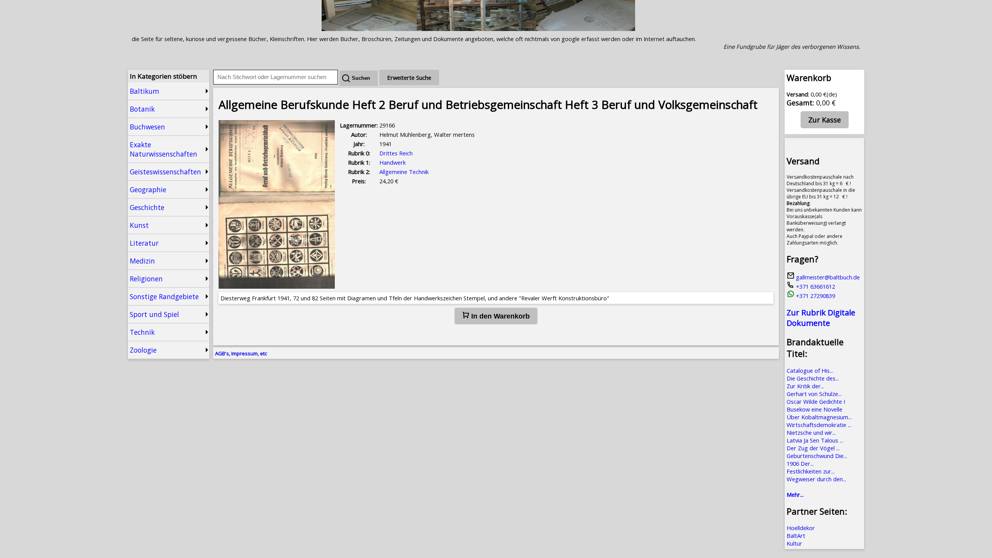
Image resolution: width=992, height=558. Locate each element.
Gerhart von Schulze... (814, 394)
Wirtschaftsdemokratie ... (819, 425)
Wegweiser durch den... (816, 479)
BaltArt (796, 535)
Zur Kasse (824, 119)
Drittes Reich (396, 153)
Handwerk (392, 162)
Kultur (794, 543)
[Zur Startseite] (478, 29)
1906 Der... (800, 463)
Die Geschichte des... (813, 378)
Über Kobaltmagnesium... (819, 417)
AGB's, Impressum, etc (241, 353)
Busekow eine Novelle (814, 409)
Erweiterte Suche (409, 77)
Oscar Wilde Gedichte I (816, 401)
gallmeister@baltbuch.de (827, 277)
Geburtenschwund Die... (817, 456)
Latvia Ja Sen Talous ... (815, 440)
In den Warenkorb (499, 316)
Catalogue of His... (810, 370)
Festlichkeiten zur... (811, 471)
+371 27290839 (814, 296)
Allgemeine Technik (404, 172)
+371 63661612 (814, 286)
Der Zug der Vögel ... (813, 448)
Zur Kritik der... (805, 386)
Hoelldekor (801, 528)
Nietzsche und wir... (811, 432)
